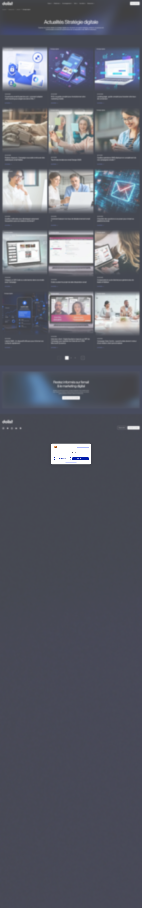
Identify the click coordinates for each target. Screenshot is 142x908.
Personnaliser (62, 458)
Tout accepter (80, 458)
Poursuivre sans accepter (83, 446)
